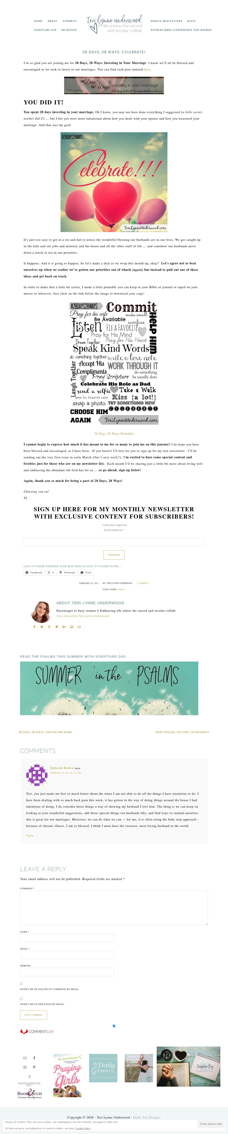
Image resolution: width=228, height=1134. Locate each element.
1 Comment (143, 583)
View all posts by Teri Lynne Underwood (82, 616)
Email (25, 948)
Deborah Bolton (62, 768)
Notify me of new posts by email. (42, 1004)
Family (121, 589)
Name (24, 931)
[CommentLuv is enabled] (36, 1033)
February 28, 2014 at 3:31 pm (65, 772)
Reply (29, 835)
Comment (27, 888)
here (147, 69)
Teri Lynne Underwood (114, 21)
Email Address (114, 530)
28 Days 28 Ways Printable (114, 433)
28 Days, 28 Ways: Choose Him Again (45, 732)
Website (25, 965)
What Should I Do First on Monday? (182, 732)
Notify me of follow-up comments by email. (49, 989)
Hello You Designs (147, 1117)
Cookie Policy (83, 1128)
